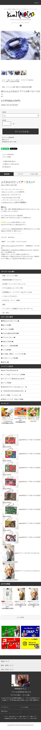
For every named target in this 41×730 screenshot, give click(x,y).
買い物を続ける (6, 167)
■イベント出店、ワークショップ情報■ (13, 374)
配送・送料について (24, 716)
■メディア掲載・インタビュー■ (11, 395)
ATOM (35, 718)
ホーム (3, 80)
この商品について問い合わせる (10, 164)
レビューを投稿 (6, 157)
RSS (32, 718)
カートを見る (24, 707)
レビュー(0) (34, 174)
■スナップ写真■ (6, 383)
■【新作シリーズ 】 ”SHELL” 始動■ (12, 399)
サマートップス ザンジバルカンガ (28, 553)
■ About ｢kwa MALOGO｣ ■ (9, 370)
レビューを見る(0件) (7, 154)
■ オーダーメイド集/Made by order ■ (12, 378)
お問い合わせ (4, 711)
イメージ (20, 174)
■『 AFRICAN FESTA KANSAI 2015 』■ (13, 391)
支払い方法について (13, 716)
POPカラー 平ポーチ (28, 440)
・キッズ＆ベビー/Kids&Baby (26, 80)
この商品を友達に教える (9, 161)
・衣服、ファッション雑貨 (12, 80)
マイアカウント (5, 707)
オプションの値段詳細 (8, 137)
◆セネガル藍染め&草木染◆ (12, 81)
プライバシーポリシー (23, 718)
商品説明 (6, 174)
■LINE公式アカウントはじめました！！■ (14, 387)
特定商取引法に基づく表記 (9, 141)
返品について (5, 139)
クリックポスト (11, 246)
